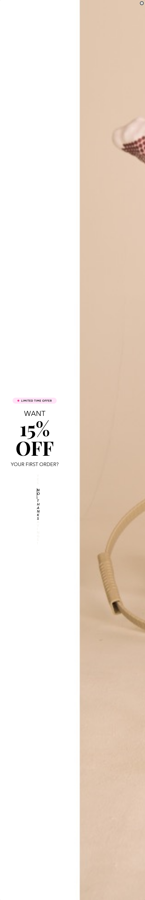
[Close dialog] (142, 3)
